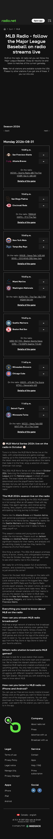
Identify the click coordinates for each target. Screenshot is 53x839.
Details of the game (27, 181)
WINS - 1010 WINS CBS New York (26, 259)
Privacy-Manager (12, 776)
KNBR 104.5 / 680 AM (26, 176)
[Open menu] (49, 20)
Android (8, 801)
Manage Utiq (10, 771)
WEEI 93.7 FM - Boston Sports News (25, 341)
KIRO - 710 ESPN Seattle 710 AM (26, 344)
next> (46, 131)
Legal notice (10, 765)
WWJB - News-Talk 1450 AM (32, 256)
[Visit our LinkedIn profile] (33, 790)
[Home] (5, 29)
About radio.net (38, 724)
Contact (34, 755)
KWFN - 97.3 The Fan (26, 217)
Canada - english (28, 815)
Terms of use (10, 755)
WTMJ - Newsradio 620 (26, 385)
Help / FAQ (36, 765)
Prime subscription (37, 772)
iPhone (8, 791)
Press (34, 730)
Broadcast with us (39, 740)
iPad (7, 796)
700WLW (32, 214)
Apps (33, 760)
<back (6, 131)
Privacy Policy (11, 760)
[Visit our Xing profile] (39, 790)
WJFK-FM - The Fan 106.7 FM (32, 297)
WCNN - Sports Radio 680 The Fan (26, 173)
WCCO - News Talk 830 (32, 424)
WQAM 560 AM (26, 300)
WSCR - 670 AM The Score (32, 382)
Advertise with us (39, 735)
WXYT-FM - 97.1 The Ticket (26, 427)
